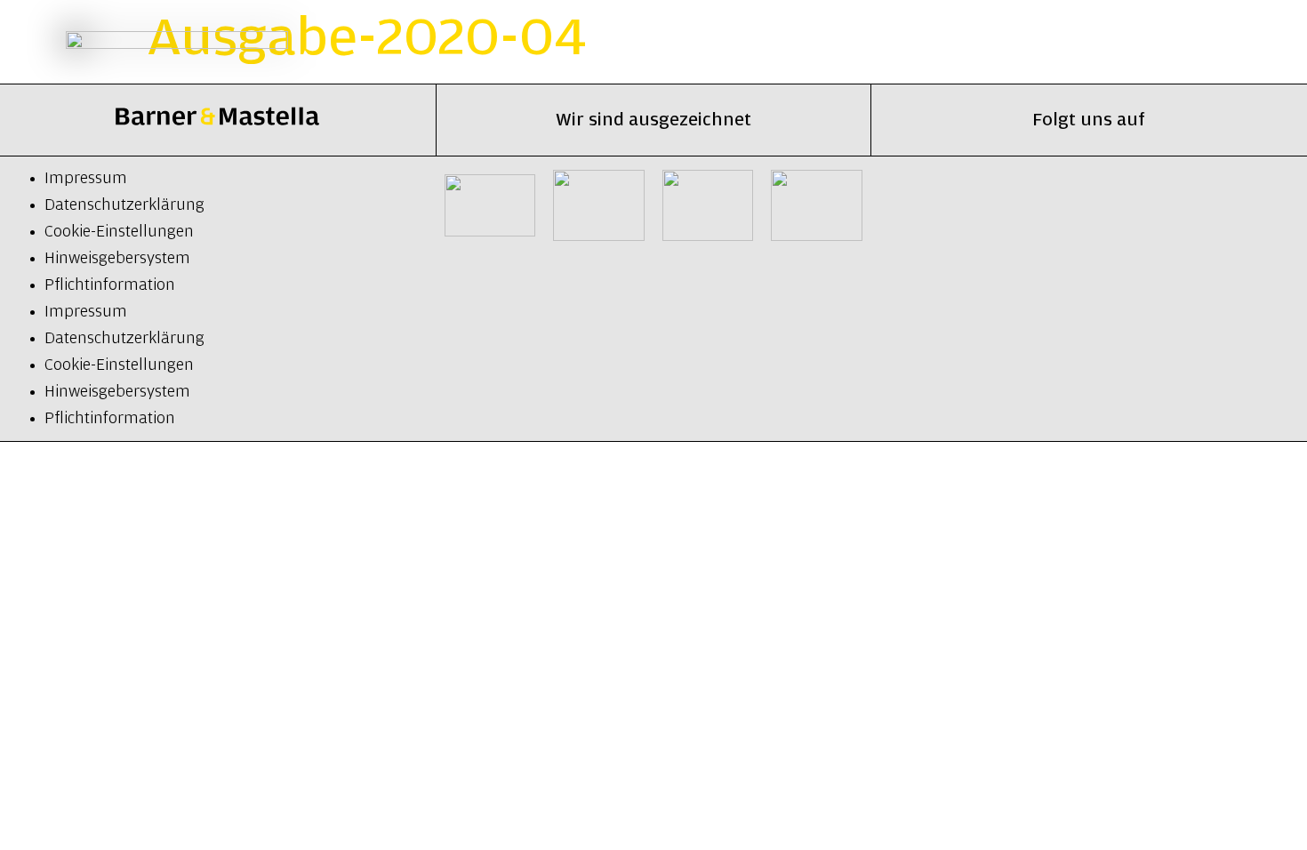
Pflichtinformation (109, 285)
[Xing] (1046, 205)
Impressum (85, 179)
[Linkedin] (962, 205)
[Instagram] (1131, 205)
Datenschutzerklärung (124, 205)
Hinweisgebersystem (117, 259)
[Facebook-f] (1215, 205)
